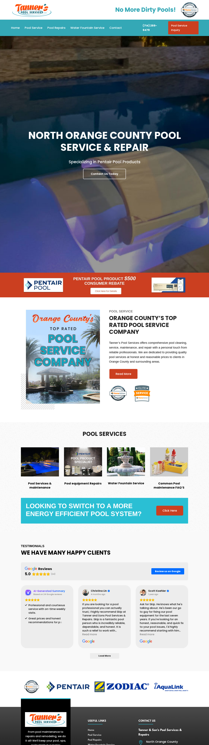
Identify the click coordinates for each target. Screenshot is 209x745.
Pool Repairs (56, 28)
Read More (123, 374)
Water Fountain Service (87, 28)
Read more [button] (89, 634)
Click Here (169, 510)
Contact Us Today (104, 174)
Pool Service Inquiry (179, 28)
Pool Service (33, 28)
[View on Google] (85, 592)
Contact (115, 28)
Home (15, 28)
